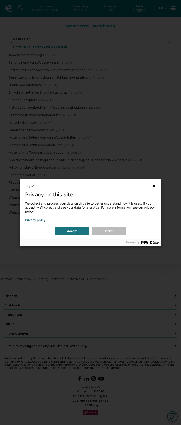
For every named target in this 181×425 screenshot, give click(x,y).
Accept (72, 231)
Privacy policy (35, 220)
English (29, 186)
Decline (109, 231)
